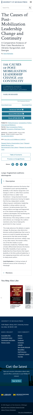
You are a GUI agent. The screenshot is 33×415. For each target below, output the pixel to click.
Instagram (21, 342)
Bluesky (20, 335)
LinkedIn (20, 345)
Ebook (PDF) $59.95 (16, 114)
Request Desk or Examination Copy (12, 143)
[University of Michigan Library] (7, 394)
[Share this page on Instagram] (12, 164)
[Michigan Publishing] (21, 394)
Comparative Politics (25, 123)
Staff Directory (22, 352)
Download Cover (6, 105)
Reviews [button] (9, 273)
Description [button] (10, 181)
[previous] (1, 297)
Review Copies (5, 342)
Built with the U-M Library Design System (12, 407)
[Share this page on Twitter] (17, 164)
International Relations (8, 125)
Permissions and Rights (8, 340)
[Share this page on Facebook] (25, 164)
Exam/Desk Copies (6, 338)
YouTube (20, 356)
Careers (20, 338)
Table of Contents (16, 155)
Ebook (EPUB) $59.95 (16, 118)
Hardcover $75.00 (16, 110)
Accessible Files (6, 335)
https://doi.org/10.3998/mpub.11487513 (14, 139)
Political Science (13, 123)
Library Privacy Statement (8, 410)
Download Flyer (27, 105)
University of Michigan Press (16, 129)
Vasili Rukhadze (8, 53)
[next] (31, 297)
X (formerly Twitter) (23, 354)
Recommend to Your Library (9, 147)
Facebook (21, 340)
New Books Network (24, 347)
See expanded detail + (7, 136)
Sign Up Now (16, 381)
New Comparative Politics (14, 127)
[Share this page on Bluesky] (21, 164)
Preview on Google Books (15, 159)
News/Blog (21, 349)
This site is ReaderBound (25, 412)
